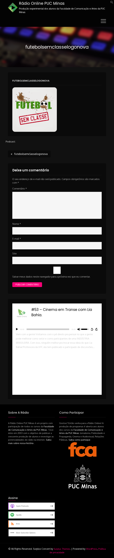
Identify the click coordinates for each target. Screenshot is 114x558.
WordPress (91, 548)
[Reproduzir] (16, 329)
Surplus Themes (62, 548)
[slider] (48, 329)
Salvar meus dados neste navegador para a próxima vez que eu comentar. (51, 276)
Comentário (19, 188)
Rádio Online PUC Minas (42, 3)
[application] (57, 329)
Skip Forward (96, 329)
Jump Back (91, 329)
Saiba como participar (79, 439)
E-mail (16, 238)
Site (14, 253)
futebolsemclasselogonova (30, 80)
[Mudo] (78, 329)
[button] (111, 2)
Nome (16, 223)
